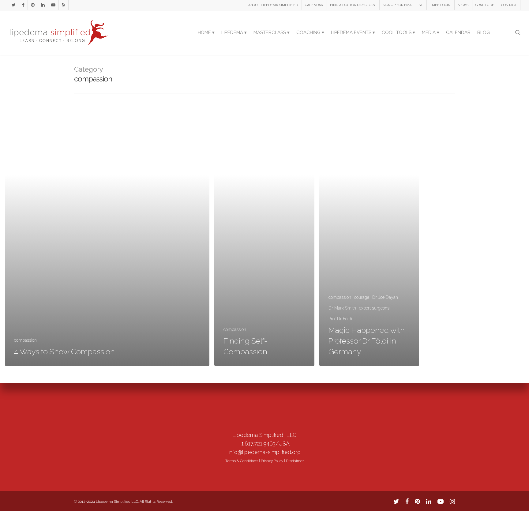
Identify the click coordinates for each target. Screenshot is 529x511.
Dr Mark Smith (342, 308)
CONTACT (509, 5)
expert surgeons (374, 308)
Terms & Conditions (241, 461)
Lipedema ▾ (234, 32)
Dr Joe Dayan (385, 297)
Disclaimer (295, 461)
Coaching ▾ (310, 32)
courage (361, 297)
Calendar (458, 32)
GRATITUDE (484, 5)
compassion (25, 340)
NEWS (463, 5)
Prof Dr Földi (340, 318)
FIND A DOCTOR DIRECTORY (353, 5)
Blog (483, 32)
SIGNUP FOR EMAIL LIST (403, 5)
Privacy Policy (272, 461)
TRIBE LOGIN (440, 5)
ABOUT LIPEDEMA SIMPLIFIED (273, 5)
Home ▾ (206, 32)
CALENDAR (314, 5)
